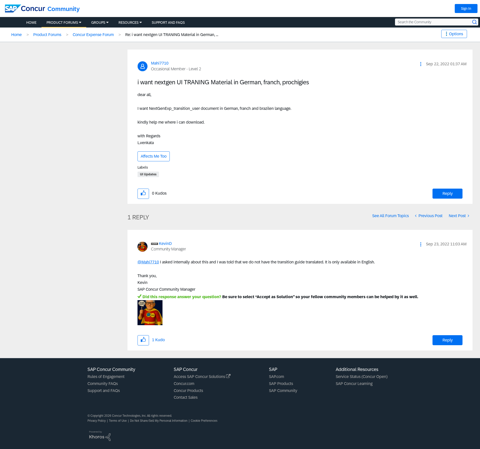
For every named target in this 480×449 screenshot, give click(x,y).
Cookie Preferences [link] (204, 420)
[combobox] (436, 22)
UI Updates (148, 174)
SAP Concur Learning (354, 383)
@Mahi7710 (148, 262)
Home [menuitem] (31, 23)
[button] (420, 64)
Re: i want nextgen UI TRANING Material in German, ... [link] (171, 35)
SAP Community (283, 390)
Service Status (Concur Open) (362, 376)
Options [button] (456, 34)
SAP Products (281, 383)
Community (64, 9)
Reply (447, 193)
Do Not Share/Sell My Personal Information (159, 420)
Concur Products (188, 390)
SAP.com (276, 376)
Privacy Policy (97, 420)
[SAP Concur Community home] (25, 9)
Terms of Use (118, 420)
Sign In (466, 9)
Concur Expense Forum (93, 35)
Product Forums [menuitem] (62, 23)
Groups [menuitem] (98, 23)
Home (16, 35)
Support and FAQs (104, 390)
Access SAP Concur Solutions (200, 376)
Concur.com (184, 383)
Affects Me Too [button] (153, 156)
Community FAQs (103, 383)
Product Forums (47, 35)
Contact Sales (186, 397)
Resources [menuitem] (128, 23)
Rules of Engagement (106, 376)
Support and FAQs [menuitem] (168, 23)
